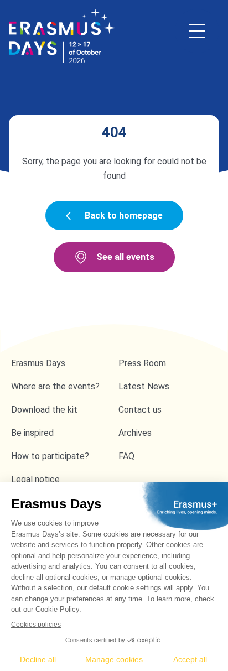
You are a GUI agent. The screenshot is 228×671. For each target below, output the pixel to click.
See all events (125, 257)
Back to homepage (124, 215)
